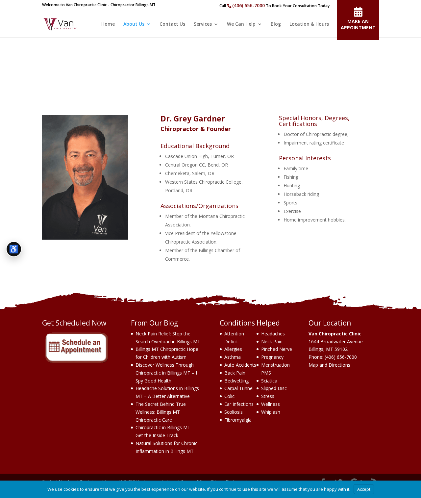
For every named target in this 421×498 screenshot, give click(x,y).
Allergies (233, 349)
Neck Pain (272, 341)
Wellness (270, 404)
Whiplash (270, 412)
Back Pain (234, 373)
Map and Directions (329, 365)
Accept (363, 489)
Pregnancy (272, 357)
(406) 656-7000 (248, 5)
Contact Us (172, 24)
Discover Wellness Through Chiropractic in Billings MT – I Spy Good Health (166, 373)
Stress (267, 396)
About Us (133, 24)
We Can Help (241, 24)
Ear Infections (239, 404)
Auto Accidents (240, 365)
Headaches (273, 333)
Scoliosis (233, 412)
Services (203, 24)
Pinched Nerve (276, 349)
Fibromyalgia (238, 420)
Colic (229, 396)
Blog (276, 24)
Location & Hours (309, 24)
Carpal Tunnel (239, 388)
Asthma (232, 357)
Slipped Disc (274, 388)
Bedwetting (236, 381)
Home (108, 24)
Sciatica (269, 381)
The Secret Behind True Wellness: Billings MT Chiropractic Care (161, 412)
